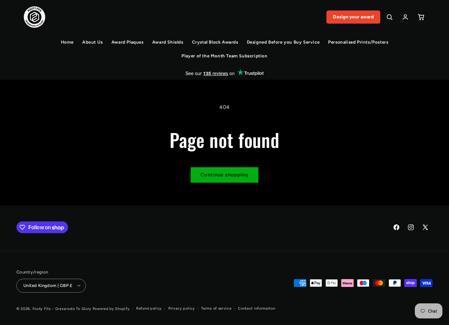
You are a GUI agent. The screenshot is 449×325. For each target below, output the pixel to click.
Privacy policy (181, 308)
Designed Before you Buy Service (283, 42)
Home (67, 42)
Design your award (353, 17)
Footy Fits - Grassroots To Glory (62, 308)
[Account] (405, 17)
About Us (92, 42)
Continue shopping (224, 175)
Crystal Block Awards (215, 42)
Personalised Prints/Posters (358, 42)
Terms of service (216, 308)
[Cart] (421, 17)
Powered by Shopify (111, 308)
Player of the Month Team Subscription (224, 55)
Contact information (256, 308)
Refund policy (149, 308)
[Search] (389, 17)
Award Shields (167, 42)
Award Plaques (127, 42)
